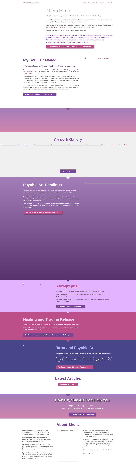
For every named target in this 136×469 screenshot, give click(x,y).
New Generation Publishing (62, 70)
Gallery (93, 2)
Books (108, 2)
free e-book (49, 27)
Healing (84, 2)
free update (62, 27)
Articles (101, 2)
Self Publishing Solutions (30, 71)
